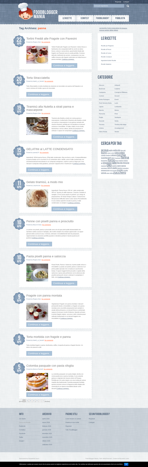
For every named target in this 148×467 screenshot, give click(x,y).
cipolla (108, 155)
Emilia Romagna (104, 99)
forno (111, 160)
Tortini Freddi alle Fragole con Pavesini (51, 38)
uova (103, 173)
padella (114, 166)
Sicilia (116, 121)
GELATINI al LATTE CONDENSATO (49, 149)
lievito (120, 163)
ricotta (125, 170)
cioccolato (120, 152)
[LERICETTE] (67, 18)
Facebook (117, 158)
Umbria (101, 128)
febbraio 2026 (46, 426)
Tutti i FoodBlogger (71, 430)
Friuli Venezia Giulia (105, 103)
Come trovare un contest (73, 419)
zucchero (119, 172)
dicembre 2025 (47, 433)
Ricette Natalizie (106, 64)
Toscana (101, 124)
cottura (113, 155)
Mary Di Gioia (37, 225)
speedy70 (36, 152)
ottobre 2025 (46, 441)
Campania (102, 92)
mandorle (103, 166)
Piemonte (102, 114)
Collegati (126, 2)
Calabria (117, 89)
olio (109, 165)
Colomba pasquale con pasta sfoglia (50, 365)
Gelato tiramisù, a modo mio (44, 182)
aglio (111, 150)
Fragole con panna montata (44, 295)
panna (123, 166)
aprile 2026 (45, 419)
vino (111, 173)
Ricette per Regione (107, 46)
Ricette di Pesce (106, 49)
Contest (101, 96)
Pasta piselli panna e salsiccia (46, 256)
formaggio (104, 160)
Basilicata (102, 89)
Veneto (117, 132)
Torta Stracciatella (38, 77)
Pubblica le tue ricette (72, 422)
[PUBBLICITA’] (120, 18)
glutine (125, 160)
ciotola (103, 155)
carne (112, 153)
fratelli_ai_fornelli (38, 81)
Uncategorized (119, 128)
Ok (126, 464)
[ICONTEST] (85, 18)
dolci (112, 158)
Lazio (116, 103)
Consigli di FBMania (121, 92)
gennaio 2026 (46, 430)
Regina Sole (37, 42)
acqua (104, 150)
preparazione (105, 170)
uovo (107, 173)
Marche (101, 110)
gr (102, 163)
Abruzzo (101, 85)
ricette (120, 170)
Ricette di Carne (106, 53)
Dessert (117, 96)
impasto (107, 162)
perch (110, 168)
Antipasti (117, 85)
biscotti (123, 150)
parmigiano (104, 168)
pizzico (120, 168)
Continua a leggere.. (68, 59)
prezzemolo (113, 170)
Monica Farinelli (38, 369)
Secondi (101, 121)
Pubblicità (22, 426)
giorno (121, 160)
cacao (109, 153)
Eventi (117, 99)
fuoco (117, 160)
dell (109, 158)
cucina (104, 158)
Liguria (101, 106)
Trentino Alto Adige (120, 124)
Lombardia (118, 106)
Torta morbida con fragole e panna (48, 336)
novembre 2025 (47, 437)
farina (125, 157)
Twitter (21, 437)
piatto (115, 168)
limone (126, 163)
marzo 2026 (46, 422)
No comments (46, 42)
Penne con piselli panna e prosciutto (50, 221)
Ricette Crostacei (106, 57)
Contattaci (22, 430)
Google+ (22, 441)
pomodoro (126, 168)
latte (114, 162)
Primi (116, 114)
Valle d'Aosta (103, 132)
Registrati (118, 2)
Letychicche (36, 185)
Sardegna (118, 117)
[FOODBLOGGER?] (102, 18)
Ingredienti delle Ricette (108, 60)
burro (104, 152)
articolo (116, 150)
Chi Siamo (22, 419)
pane (119, 166)
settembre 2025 (47, 444)
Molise (117, 110)
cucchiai (121, 155)
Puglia (101, 117)
